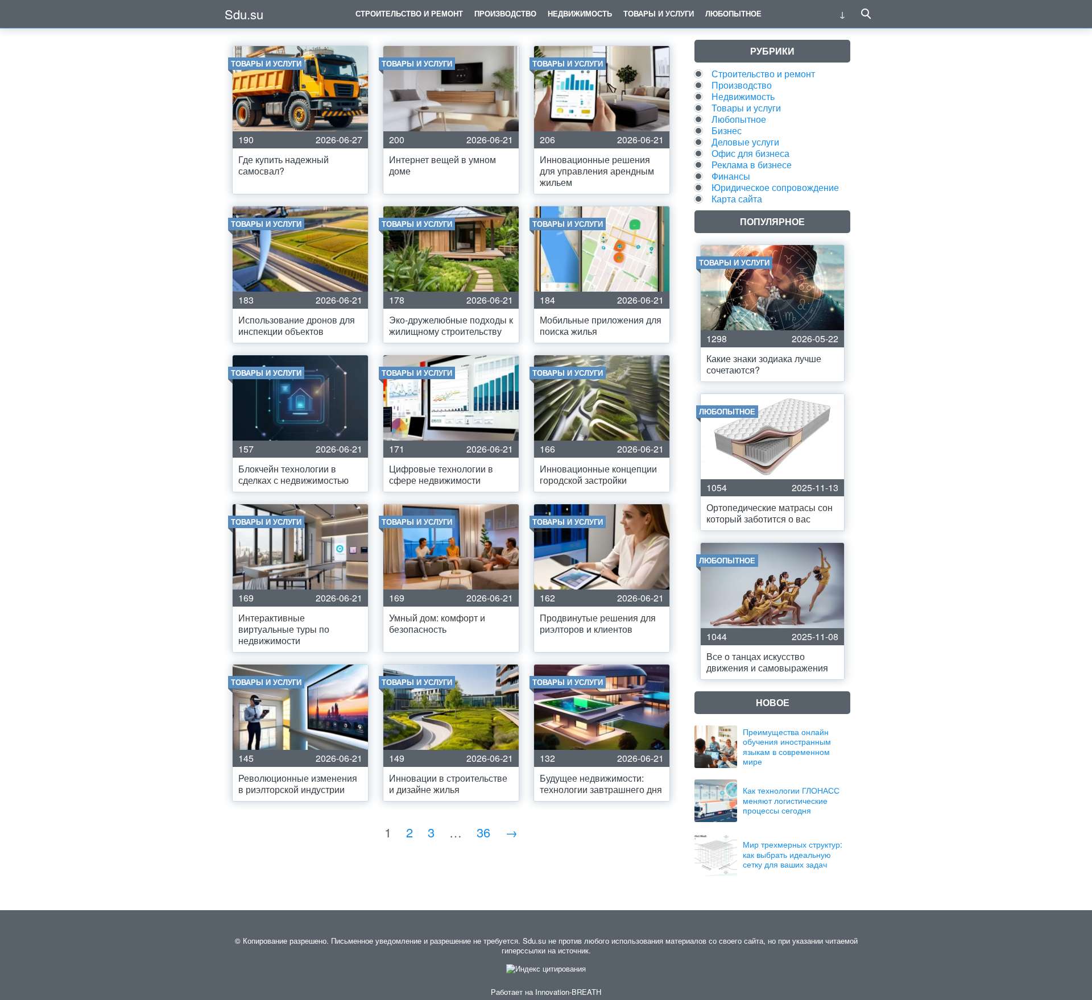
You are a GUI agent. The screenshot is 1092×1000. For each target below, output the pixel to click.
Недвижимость (580, 13)
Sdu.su (244, 14)
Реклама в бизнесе (752, 164)
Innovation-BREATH (568, 991)
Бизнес (727, 130)
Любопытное (733, 13)
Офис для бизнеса (750, 153)
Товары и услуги (658, 13)
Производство (505, 13)
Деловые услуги (745, 141)
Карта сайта (737, 198)
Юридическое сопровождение (775, 187)
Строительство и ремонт (409, 13)
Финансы (731, 175)
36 (483, 832)
